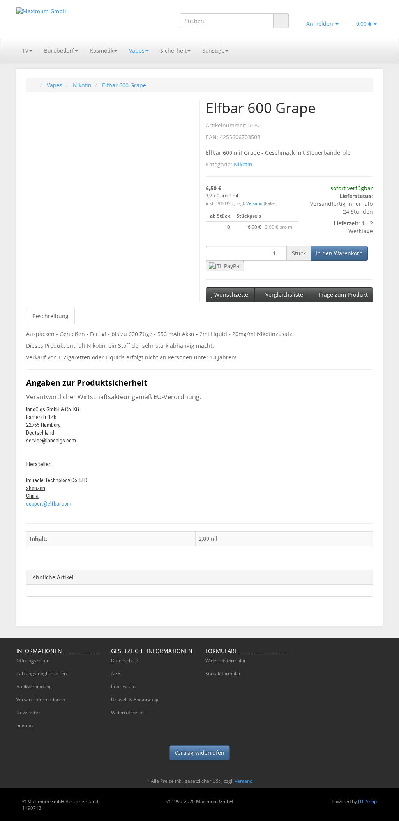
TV (25, 50)
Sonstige (213, 50)
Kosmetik (101, 50)
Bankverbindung (34, 686)
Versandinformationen (40, 699)
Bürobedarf (59, 50)
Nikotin (243, 164)
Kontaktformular (223, 673)
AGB (116, 673)
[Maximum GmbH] (73, 19)
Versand (255, 203)
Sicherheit (173, 50)
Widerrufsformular (225, 660)
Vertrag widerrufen (199, 752)
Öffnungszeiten (32, 660)
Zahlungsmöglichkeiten (41, 673)
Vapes (137, 50)
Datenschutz (124, 660)
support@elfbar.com (48, 504)
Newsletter (28, 712)
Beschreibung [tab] (50, 316)
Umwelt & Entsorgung (135, 699)
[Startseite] (34, 85)
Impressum (123, 686)
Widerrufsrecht (127, 712)
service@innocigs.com (51, 440)
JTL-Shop (367, 801)
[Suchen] (281, 21)
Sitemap (25, 725)
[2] (225, 266)
